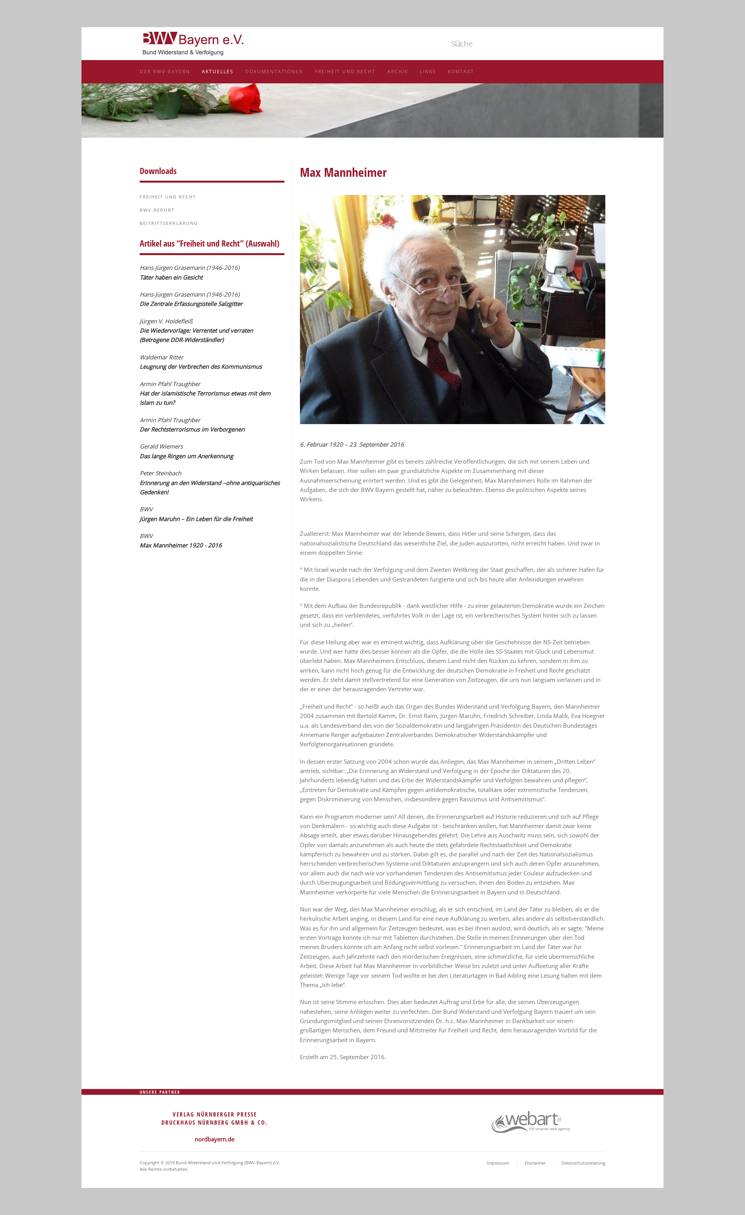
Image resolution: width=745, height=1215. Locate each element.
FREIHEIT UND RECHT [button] (345, 71)
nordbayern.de (214, 1139)
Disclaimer (535, 1163)
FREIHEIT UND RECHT (168, 197)
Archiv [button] (397, 71)
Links (428, 71)
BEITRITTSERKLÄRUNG (169, 223)
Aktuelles (218, 71)
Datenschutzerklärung (583, 1163)
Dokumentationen (274, 71)
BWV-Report (157, 210)
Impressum (498, 1163)
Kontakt (461, 71)
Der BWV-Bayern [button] (165, 71)
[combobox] (502, 44)
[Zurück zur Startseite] (194, 42)
